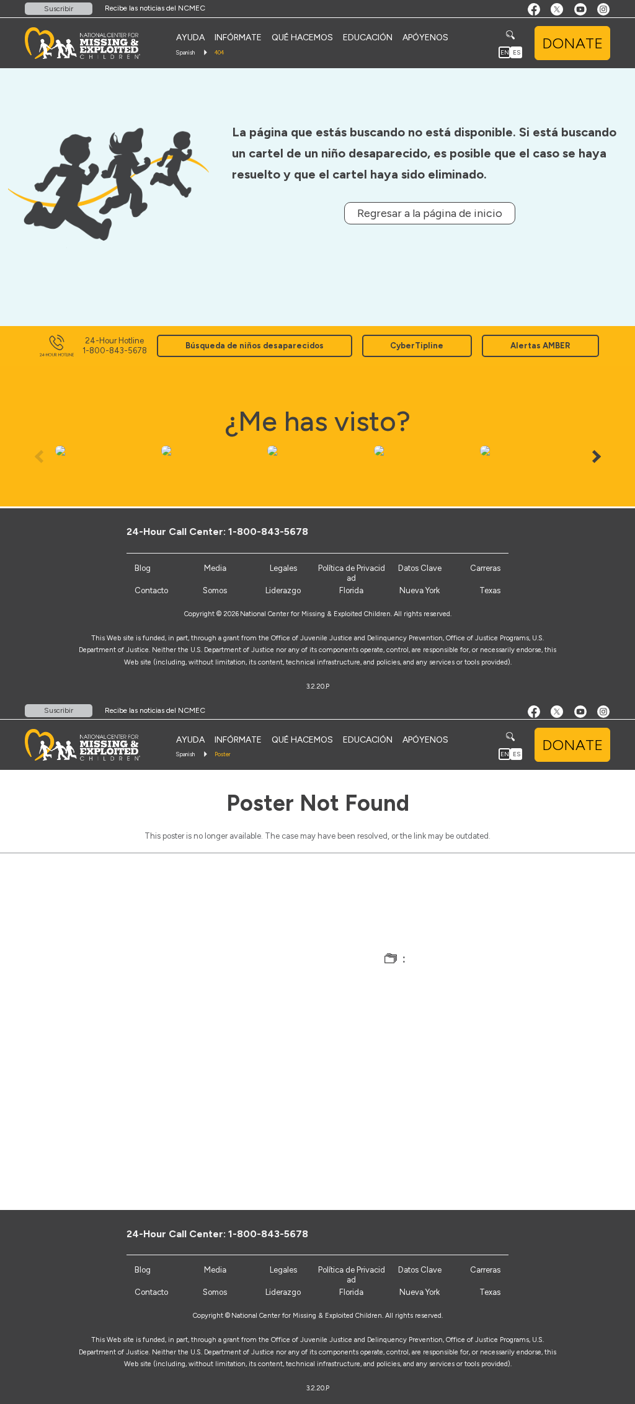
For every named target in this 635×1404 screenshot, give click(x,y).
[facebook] (452, 531)
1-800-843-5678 (268, 531)
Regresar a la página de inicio (429, 213)
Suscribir (58, 8)
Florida (351, 590)
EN (504, 52)
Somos (215, 590)
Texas (489, 590)
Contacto (151, 590)
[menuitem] (190, 37)
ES (516, 52)
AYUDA (190, 37)
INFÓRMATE (238, 37)
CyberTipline (416, 345)
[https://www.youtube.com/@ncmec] (493, 531)
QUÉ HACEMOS (302, 37)
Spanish (185, 52)
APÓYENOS (425, 37)
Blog (143, 568)
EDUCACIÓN (368, 37)
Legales (283, 568)
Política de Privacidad (351, 573)
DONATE (572, 43)
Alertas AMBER (540, 345)
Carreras (485, 568)
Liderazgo (283, 590)
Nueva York (419, 590)
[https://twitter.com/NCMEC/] (473, 531)
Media (215, 568)
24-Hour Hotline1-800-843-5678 (114, 345)
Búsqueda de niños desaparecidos (254, 345)
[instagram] (514, 531)
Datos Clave (420, 568)
